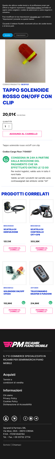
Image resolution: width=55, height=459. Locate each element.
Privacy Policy (10, 398)
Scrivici (6, 445)
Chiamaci (16, 445)
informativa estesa (34, 7)
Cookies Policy (10, 401)
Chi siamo (8, 395)
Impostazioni (20, 35)
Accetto (7, 35)
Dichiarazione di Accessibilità (17, 404)
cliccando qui (35, 17)
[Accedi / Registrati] (6, 418)
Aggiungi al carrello (23, 134)
